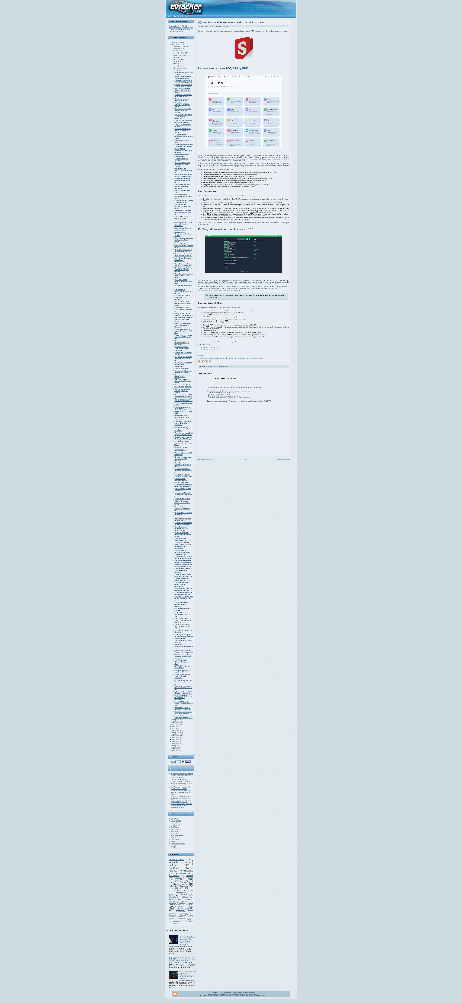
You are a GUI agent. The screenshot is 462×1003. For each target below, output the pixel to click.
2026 (173, 42)
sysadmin (185, 898)
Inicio (245, 459)
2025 (173, 44)
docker (216, 366)
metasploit (180, 916)
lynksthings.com (176, 848)
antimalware (179, 921)
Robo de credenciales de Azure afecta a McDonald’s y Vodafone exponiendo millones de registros (187, 975)
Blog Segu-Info (175, 825)
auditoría (185, 913)
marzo (175, 66)
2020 (173, 728)
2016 (173, 737)
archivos (210, 366)
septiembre (177, 53)
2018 (173, 733)
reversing (176, 920)
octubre (175, 51)
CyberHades (175, 831)
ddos (171, 888)
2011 (173, 748)
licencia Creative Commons (237, 995)
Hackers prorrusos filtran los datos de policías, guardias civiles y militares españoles (182, 775)
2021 (173, 726)
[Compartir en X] (204, 361)
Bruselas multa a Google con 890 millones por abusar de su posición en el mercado (181, 805)
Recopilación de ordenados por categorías (181, 27)
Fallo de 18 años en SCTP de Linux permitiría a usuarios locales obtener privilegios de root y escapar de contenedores (187, 940)
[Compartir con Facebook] (207, 361)
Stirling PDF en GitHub (210, 348)
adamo (185, 920)
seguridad (175, 862)
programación (181, 892)
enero (175, 70)
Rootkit (182, 915)
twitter (190, 890)
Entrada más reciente (206, 459)
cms (174, 906)
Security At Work (176, 821)
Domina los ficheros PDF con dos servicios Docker (234, 22)
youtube (172, 894)
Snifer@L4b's (175, 837)
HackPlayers (175, 827)
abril (174, 64)
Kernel (185, 901)
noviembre (176, 49)
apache (182, 903)
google (173, 870)
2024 (173, 720)
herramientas (184, 894)
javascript (172, 903)
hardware (175, 868)
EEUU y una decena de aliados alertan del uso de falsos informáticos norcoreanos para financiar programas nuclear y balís (181, 790)
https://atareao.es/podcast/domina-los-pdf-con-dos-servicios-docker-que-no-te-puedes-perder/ (230, 358)
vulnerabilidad (176, 859)
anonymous (185, 908)
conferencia (180, 910)
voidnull (173, 846)
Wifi (182, 888)
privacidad (182, 874)
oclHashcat (175, 923)
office (180, 899)
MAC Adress (189, 921)
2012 (173, 746)
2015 (173, 739)
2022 (173, 724)
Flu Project (174, 819)
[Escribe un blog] (202, 361)
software (175, 865)
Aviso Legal (241, 994)
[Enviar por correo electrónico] (199, 361)
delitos (191, 918)
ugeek (173, 842)
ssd (170, 886)
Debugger (172, 915)
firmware (184, 896)
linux (177, 880)
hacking (184, 884)
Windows (189, 876)
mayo (175, 61)
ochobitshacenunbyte (178, 844)
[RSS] (175, 994)
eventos (190, 906)
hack (187, 899)
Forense (190, 910)
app (191, 888)
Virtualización (182, 918)
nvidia (184, 882)
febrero (175, 68)
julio (174, 57)
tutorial (172, 882)
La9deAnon (174, 833)
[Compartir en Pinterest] (210, 361)
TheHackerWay (176, 829)
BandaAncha (175, 840)
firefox (171, 896)
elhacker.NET (233, 992)
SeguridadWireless (182, 911)
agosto (175, 55)
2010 (173, 750)
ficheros (225, 366)
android (178, 878)
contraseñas (177, 905)
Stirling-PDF (202, 31)
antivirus (172, 901)
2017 (173, 735)
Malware (188, 870)
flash (182, 906)
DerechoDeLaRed (177, 835)
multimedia (189, 905)
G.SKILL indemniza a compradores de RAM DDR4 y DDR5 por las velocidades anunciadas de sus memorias (182, 959)
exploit (190, 878)
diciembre (176, 46)
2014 (173, 741)
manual (172, 884)
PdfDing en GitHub (209, 349)
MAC (175, 908)
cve (186, 880)
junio (175, 59)
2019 (173, 731)
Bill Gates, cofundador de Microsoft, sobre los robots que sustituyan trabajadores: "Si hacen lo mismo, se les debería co (182, 782)
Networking (173, 898)
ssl (170, 910)
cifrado (179, 890)
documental (173, 913)
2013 (173, 744)
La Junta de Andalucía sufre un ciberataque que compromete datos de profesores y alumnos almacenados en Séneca (181, 799)
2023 (173, 722)
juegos (191, 903)
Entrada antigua (283, 459)
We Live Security (176, 823)
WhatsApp (183, 886)
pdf (230, 366)
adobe (171, 899)
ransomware (174, 876)
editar (221, 366)
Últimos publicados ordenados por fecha (179, 30)
